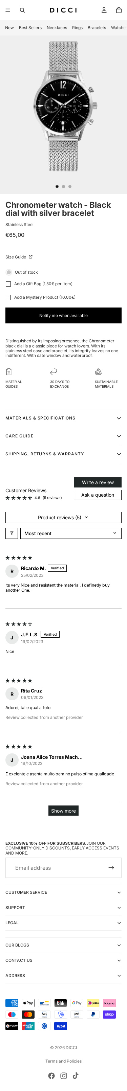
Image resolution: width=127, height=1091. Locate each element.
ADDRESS (15, 975)
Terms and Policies (63, 1061)
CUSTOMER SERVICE (26, 892)
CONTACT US (19, 960)
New (9, 27)
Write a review (98, 482)
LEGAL (12, 922)
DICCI (71, 1047)
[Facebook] (51, 1076)
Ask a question (97, 495)
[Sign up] (111, 868)
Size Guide (16, 256)
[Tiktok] (75, 1076)
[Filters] (11, 533)
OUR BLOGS (17, 945)
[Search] (22, 10)
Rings (77, 27)
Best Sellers (30, 27)
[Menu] (8, 10)
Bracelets (97, 27)
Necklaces (57, 27)
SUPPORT (15, 907)
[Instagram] (64, 1076)
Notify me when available (63, 315)
